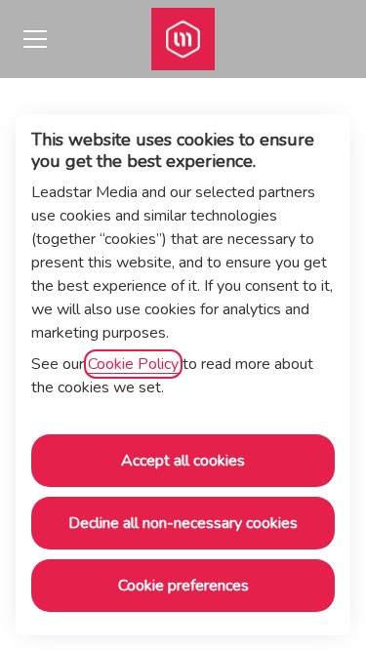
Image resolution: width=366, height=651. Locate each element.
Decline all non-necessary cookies (183, 523)
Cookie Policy (133, 364)
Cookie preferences (183, 585)
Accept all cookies (183, 460)
